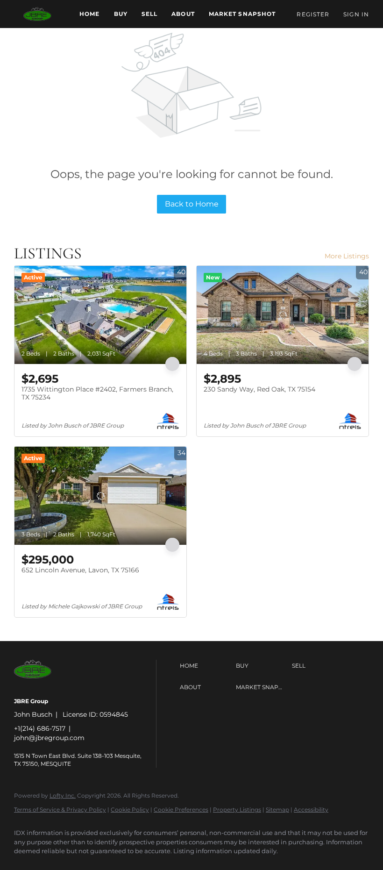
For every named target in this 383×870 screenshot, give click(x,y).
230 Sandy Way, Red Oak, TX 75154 (259, 389)
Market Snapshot (242, 13)
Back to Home (192, 204)
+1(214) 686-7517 (39, 728)
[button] (37, 14)
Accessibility (311, 809)
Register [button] (313, 14)
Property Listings (237, 809)
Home (89, 13)
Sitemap (277, 809)
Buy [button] (121, 13)
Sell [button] (149, 13)
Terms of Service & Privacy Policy (60, 809)
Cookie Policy (130, 809)
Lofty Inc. (63, 795)
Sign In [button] (356, 14)
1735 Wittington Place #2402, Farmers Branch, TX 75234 (97, 393)
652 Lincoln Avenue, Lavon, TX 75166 (80, 570)
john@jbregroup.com (49, 738)
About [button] (183, 13)
